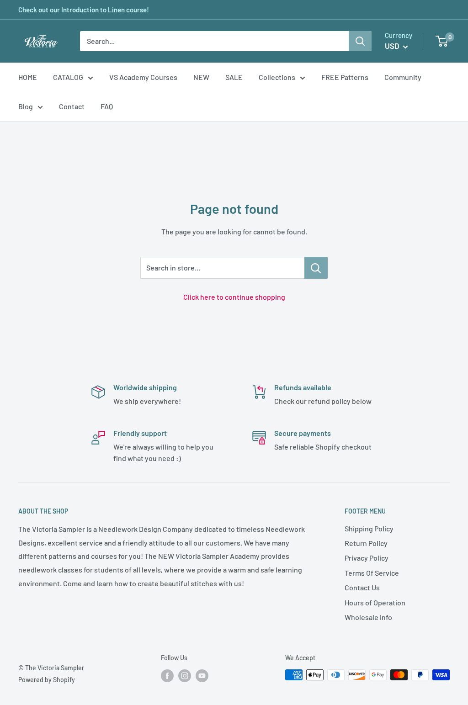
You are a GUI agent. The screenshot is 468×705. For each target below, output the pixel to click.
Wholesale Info (368, 617)
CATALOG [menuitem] (68, 77)
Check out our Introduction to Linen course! (83, 9)
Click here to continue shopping (234, 296)
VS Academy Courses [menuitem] (143, 77)
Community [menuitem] (402, 77)
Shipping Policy (369, 528)
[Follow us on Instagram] (184, 675)
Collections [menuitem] (277, 77)
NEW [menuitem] (201, 77)
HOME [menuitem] (27, 77)
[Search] (360, 41)
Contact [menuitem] (72, 106)
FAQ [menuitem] (107, 106)
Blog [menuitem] (25, 106)
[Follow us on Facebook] (167, 675)
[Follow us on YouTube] (202, 675)
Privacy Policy (366, 557)
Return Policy (366, 543)
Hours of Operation (375, 602)
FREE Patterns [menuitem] (344, 77)
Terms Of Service (372, 572)
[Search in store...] (316, 268)
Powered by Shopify (46, 680)
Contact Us (362, 587)
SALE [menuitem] (234, 77)
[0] (442, 41)
